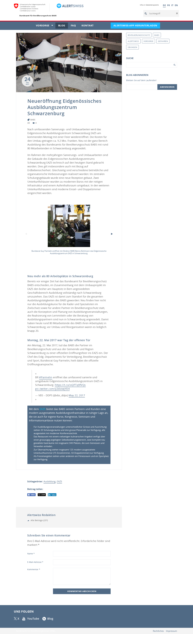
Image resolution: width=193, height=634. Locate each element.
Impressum (171, 630)
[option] (68, 230)
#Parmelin (45, 377)
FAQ (75, 26)
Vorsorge (45, 26)
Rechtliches (158, 630)
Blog (63, 26)
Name (31, 553)
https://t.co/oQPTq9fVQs (70, 385)
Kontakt (89, 26)
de (28, 123)
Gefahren (163, 41)
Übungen (132, 47)
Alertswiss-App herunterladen (136, 26)
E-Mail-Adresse (35, 562)
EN (176, 5)
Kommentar (33, 569)
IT (172, 5)
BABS (32, 119)
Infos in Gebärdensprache (149, 5)
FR (168, 5)
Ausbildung (50, 481)
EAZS (43, 409)
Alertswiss (133, 41)
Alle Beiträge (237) (39, 520)
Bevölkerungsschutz (139, 35)
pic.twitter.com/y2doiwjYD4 (52, 388)
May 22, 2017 (77, 395)
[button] (176, 13)
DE (164, 5)
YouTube (33, 618)
